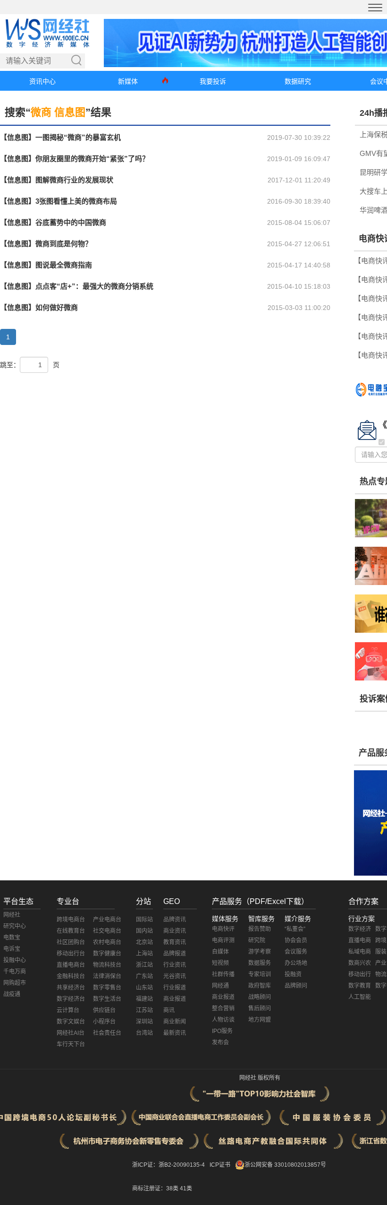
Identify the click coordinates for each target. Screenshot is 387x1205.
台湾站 (144, 1033)
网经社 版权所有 (259, 1078)
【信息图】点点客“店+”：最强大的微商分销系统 (76, 286)
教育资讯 (174, 942)
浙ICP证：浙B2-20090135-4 (168, 1165)
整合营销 (223, 1008)
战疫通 (11, 994)
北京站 (144, 942)
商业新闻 (174, 1021)
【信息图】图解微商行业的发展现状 (56, 180)
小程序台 (104, 1021)
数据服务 (259, 963)
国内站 (144, 931)
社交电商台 (107, 931)
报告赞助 (259, 929)
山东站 (144, 987)
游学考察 (259, 951)
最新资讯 (174, 1033)
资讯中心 (42, 81)
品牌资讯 (174, 919)
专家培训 (259, 974)
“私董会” (295, 929)
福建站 (144, 999)
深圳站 (144, 1021)
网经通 (220, 985)
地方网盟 (259, 1019)
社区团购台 (71, 942)
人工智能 (359, 997)
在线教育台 (71, 931)
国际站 (144, 919)
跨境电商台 (71, 919)
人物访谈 (223, 1019)
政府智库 (259, 985)
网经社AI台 (70, 1033)
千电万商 (14, 971)
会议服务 (296, 951)
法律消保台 (107, 976)
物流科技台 (107, 965)
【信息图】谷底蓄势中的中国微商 (53, 222)
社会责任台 (107, 1033)
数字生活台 (107, 999)
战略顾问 (259, 997)
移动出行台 (71, 953)
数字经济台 (71, 999)
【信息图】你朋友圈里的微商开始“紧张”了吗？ (74, 159)
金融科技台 (71, 976)
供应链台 (104, 1010)
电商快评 (223, 929)
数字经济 (359, 929)
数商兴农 (359, 963)
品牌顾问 (296, 985)
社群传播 (223, 974)
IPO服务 (222, 1031)
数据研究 (298, 81)
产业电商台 (107, 919)
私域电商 (359, 951)
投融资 (293, 974)
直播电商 (359, 940)
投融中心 (14, 960)
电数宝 (11, 937)
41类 (186, 1188)
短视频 (220, 963)
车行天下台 (71, 1044)
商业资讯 (174, 931)
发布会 (220, 1042)
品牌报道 (174, 953)
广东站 (144, 976)
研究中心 (14, 926)
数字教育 (359, 985)
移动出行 (359, 974)
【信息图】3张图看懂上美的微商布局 (58, 201)
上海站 (144, 953)
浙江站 (144, 965)
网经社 (11, 915)
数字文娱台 (71, 1021)
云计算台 (68, 1010)
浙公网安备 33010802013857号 (285, 1165)
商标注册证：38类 (156, 1188)
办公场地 (296, 963)
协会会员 (296, 940)
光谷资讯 (174, 976)
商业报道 (174, 999)
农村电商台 (107, 942)
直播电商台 (71, 965)
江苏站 (144, 1010)
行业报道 (174, 987)
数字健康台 (107, 953)
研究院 (256, 940)
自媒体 (220, 951)
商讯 (169, 1010)
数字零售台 (107, 987)
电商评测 (223, 940)
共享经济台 (71, 987)
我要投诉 (213, 81)
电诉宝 (11, 949)
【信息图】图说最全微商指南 (46, 265)
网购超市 (14, 983)
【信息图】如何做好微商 (39, 307)
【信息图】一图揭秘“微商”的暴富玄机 (60, 137)
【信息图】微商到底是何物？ (46, 244)
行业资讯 (174, 965)
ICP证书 (220, 1165)
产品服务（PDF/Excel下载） (260, 901)
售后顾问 (259, 1008)
